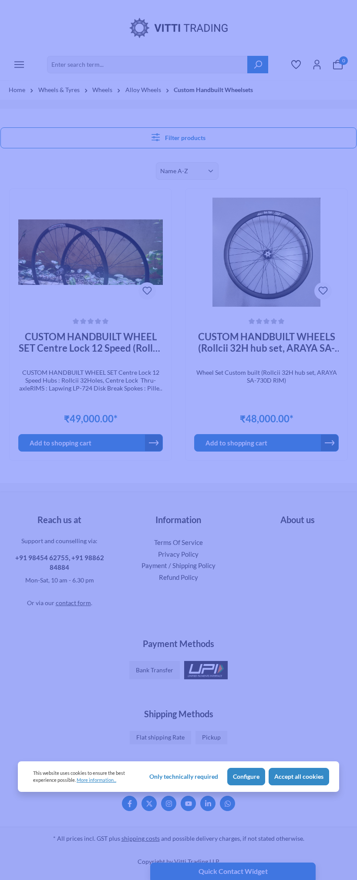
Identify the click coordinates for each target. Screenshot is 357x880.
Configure (246, 776)
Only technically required (183, 776)
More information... (96, 780)
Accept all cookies (298, 776)
